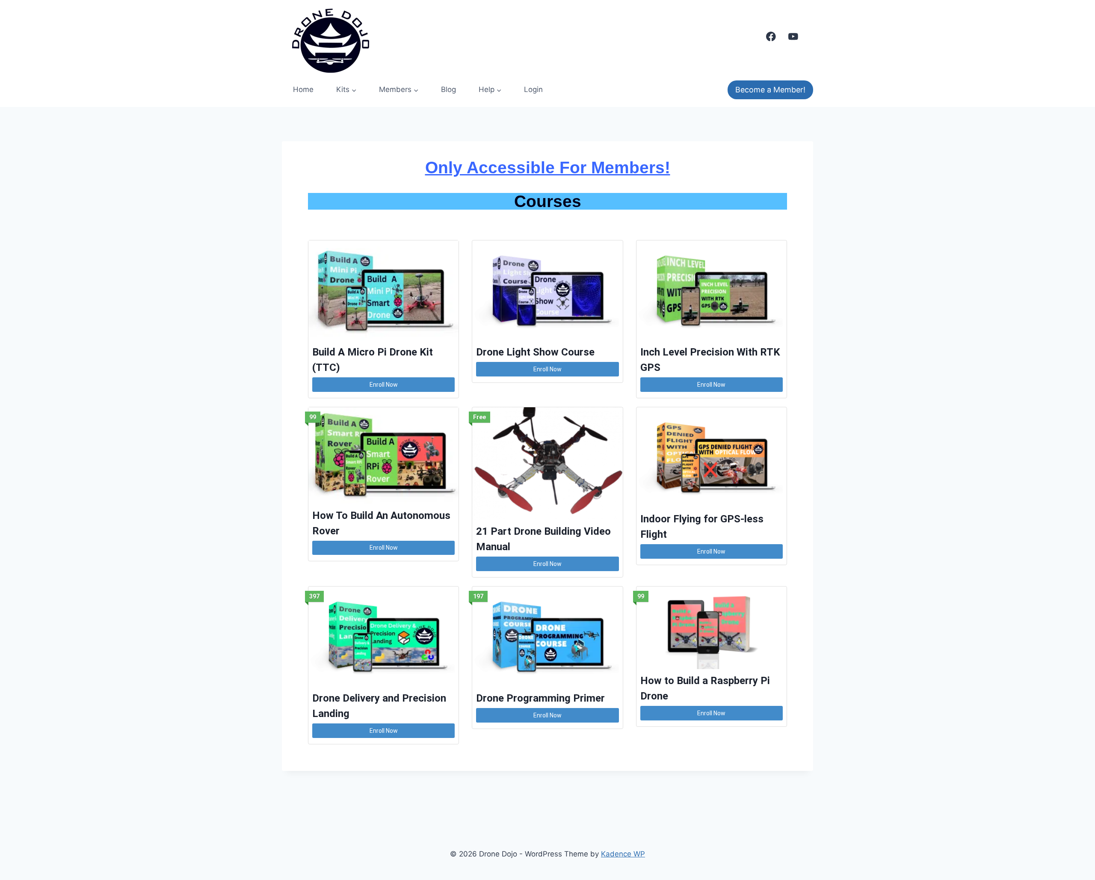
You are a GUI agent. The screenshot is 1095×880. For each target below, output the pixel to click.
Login (533, 89)
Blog (448, 89)
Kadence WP (623, 854)
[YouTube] (793, 36)
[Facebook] (771, 36)
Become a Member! (770, 89)
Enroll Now (384, 384)
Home (303, 89)
